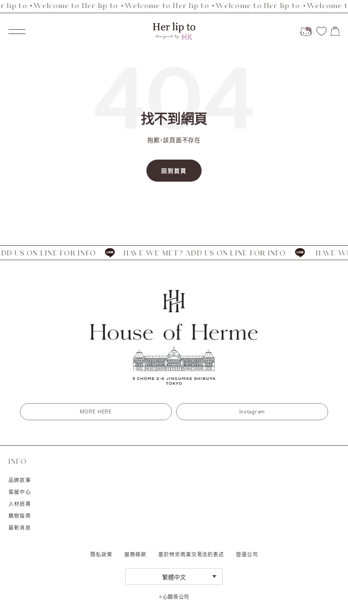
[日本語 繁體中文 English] (174, 576)
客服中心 (19, 491)
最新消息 (19, 527)
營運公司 (247, 554)
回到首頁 (174, 170)
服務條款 (135, 554)
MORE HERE (96, 411)
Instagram (252, 411)
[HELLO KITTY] (306, 31)
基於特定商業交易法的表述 (191, 554)
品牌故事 (19, 480)
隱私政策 (101, 554)
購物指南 (19, 515)
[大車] (335, 31)
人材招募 (19, 503)
